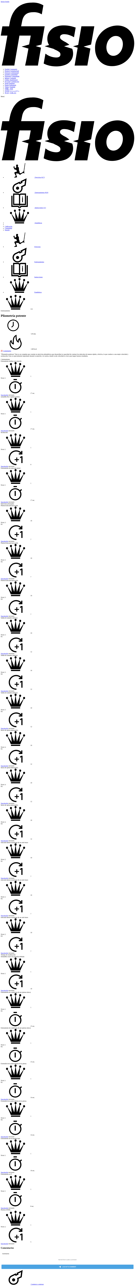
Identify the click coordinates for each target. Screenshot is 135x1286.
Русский (7, 81)
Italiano (7, 78)
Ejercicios (37, 247)
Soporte (7, 230)
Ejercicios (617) (39, 177)
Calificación (8, 226)
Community (13, 69)
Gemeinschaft (14, 71)
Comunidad (13, 74)
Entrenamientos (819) (41, 192)
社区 (11, 89)
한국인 (7, 93)
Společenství (14, 80)
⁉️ (6, 351)
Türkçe (7, 87)
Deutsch (7, 71)
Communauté (14, 73)
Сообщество (15, 81)
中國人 (7, 89)
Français (7, 73)
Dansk (7, 85)
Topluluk (12, 87)
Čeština (7, 80)
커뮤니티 (13, 93)
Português (8, 76)
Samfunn (12, 83)
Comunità (13, 78)
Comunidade (15, 76)
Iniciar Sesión (5, 1)
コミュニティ (14, 91)
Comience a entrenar (37, 1284)
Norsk (7, 83)
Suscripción (4, 395)
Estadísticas (38, 223)
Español (7, 74)
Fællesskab (12, 85)
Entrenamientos (39, 262)
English (7, 69)
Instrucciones (38, 277)
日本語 (7, 91)
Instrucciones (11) (40, 208)
